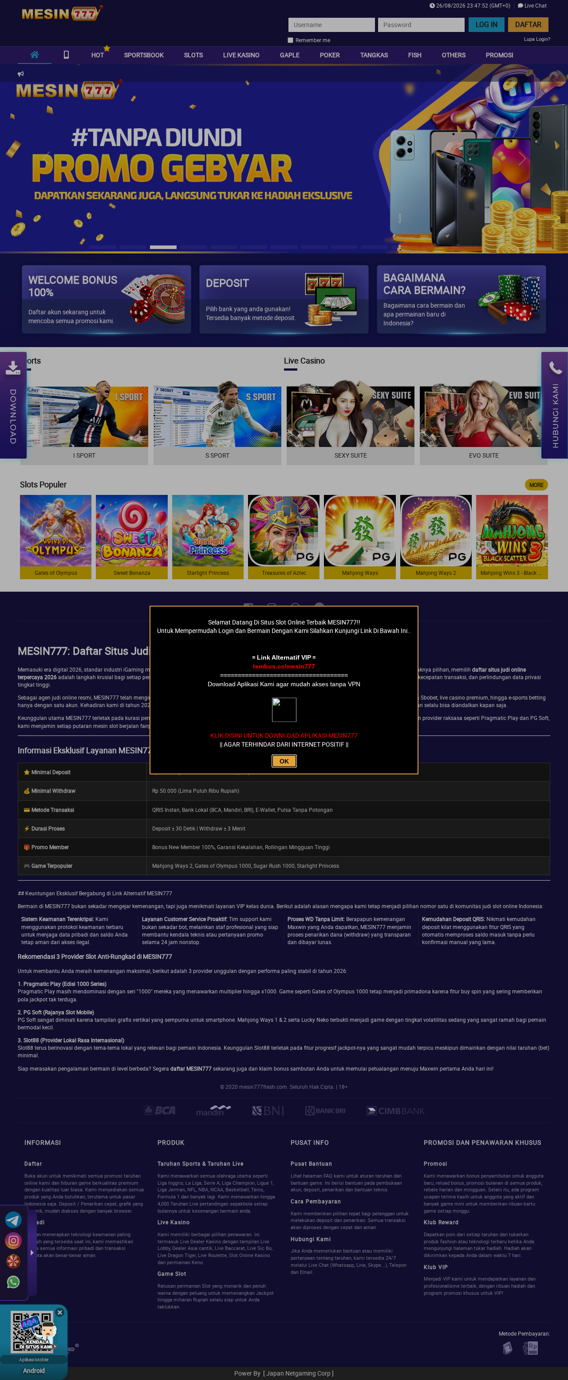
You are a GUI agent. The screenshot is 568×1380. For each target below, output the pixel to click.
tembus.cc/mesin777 (284, 666)
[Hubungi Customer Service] (38, 1333)
